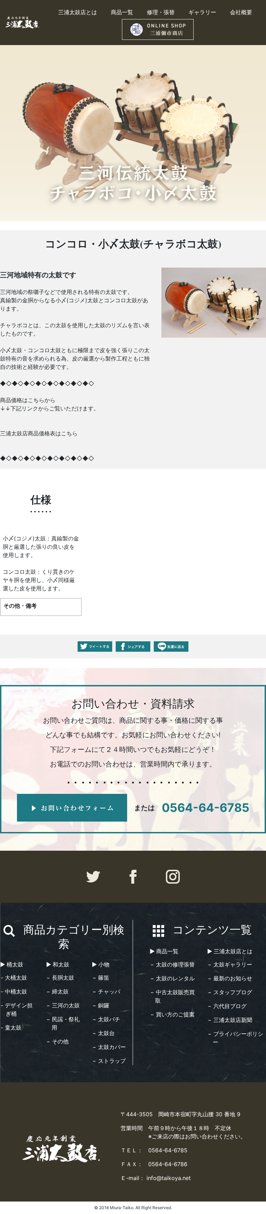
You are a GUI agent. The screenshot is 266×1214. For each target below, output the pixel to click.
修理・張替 (161, 12)
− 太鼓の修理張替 (172, 964)
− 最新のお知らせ (230, 978)
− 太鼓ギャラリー (230, 964)
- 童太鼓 (11, 1027)
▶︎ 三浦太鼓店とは (229, 951)
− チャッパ (106, 991)
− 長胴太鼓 (60, 977)
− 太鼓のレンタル (172, 978)
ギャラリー (202, 12)
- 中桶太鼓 (14, 991)
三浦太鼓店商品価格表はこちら (39, 433)
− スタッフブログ (230, 992)
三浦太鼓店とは (77, 12)
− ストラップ (109, 1060)
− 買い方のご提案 (172, 1014)
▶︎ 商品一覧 (164, 951)
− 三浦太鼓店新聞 (230, 1019)
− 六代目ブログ (227, 1006)
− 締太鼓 (57, 991)
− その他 (57, 1041)
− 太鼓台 (103, 1033)
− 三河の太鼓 (63, 1005)
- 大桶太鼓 (14, 977)
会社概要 (241, 12)
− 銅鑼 (100, 1005)
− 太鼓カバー (109, 1046)
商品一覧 (122, 12)
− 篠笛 (100, 977)
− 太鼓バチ (106, 1019)
